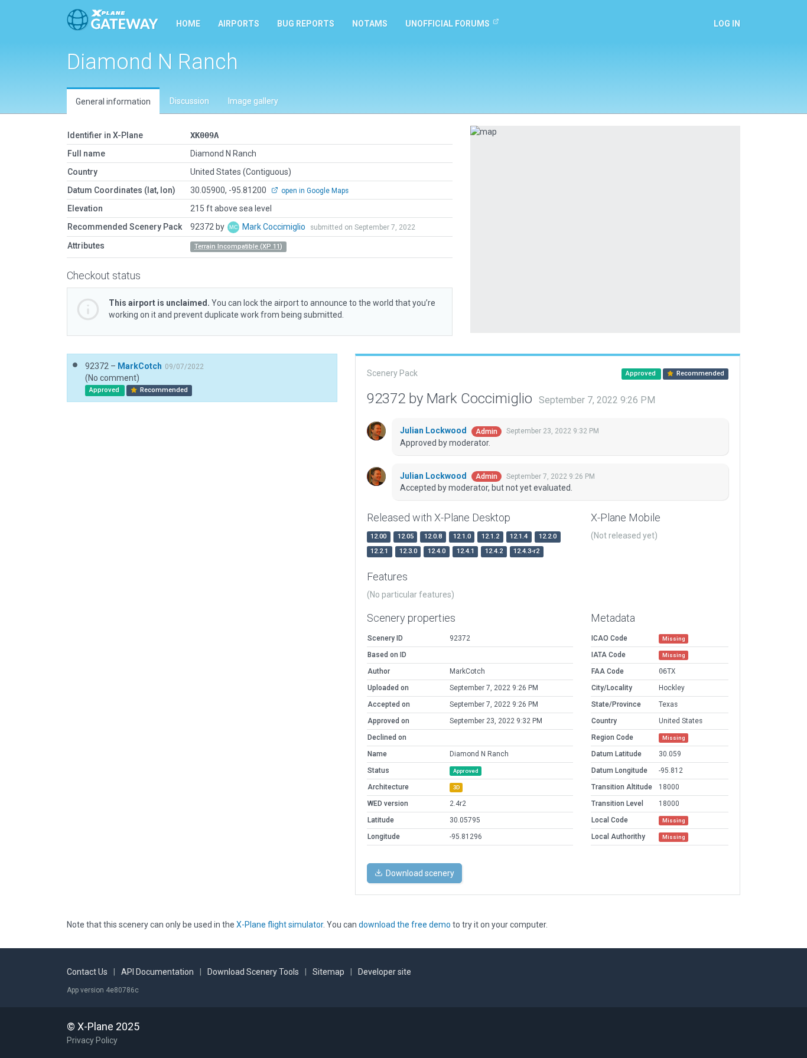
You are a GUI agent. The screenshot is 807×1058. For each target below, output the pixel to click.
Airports (238, 23)
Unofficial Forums (447, 23)
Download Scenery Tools (253, 972)
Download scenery (419, 873)
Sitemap (328, 972)
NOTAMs (370, 23)
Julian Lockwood (434, 430)
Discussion (189, 101)
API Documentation (157, 972)
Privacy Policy (92, 1040)
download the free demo (405, 924)
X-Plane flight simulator (279, 924)
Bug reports (305, 23)
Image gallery (253, 101)
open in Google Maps (314, 191)
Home (188, 23)
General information (113, 101)
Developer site (384, 972)
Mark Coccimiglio (274, 226)
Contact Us (87, 972)
